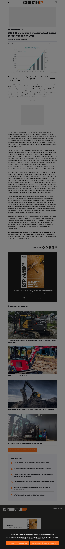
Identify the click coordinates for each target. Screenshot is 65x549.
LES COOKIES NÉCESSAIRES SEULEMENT (44, 543)
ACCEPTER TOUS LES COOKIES (17, 543)
